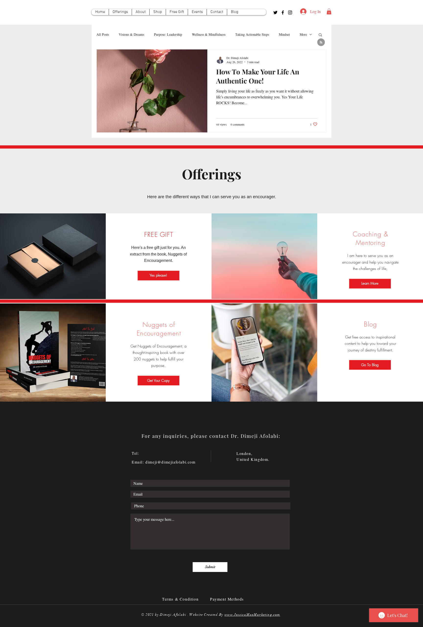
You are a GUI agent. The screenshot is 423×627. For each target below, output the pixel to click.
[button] (329, 11)
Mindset (284, 34)
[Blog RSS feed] (321, 42)
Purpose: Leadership (168, 34)
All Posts (102, 34)
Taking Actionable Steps (252, 34)
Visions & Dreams (131, 34)
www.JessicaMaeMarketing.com (252, 615)
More (303, 34)
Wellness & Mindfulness (208, 34)
